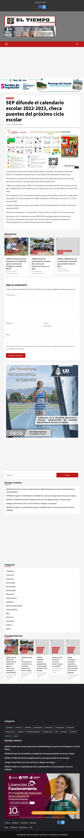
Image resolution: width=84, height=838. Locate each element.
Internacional (11, 609)
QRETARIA (20, 124)
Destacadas (10, 98)
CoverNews (53, 835)
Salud (8, 629)
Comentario (11, 295)
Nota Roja (10, 621)
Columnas (10, 571)
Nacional (9, 253)
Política (9, 625)
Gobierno (17, 251)
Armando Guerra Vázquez (12, 273)
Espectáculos (11, 598)
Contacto (10, 575)
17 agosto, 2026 (10, 271)
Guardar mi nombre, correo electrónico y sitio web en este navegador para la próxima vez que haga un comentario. (40, 347)
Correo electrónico (48, 324)
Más (7, 613)
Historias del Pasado (14, 606)
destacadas (10, 583)
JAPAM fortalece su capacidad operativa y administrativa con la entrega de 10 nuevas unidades (40, 508)
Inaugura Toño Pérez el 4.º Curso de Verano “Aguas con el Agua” (31, 503)
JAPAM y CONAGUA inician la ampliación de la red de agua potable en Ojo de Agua (67, 262)
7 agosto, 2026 (62, 269)
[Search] (77, 44)
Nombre (9, 323)
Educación (10, 594)
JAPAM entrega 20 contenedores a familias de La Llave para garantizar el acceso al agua (41, 264)
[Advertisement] (42, 62)
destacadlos (11, 590)
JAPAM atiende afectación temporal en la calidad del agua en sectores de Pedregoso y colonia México (16, 264)
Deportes (10, 579)
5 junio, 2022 (11, 124)
